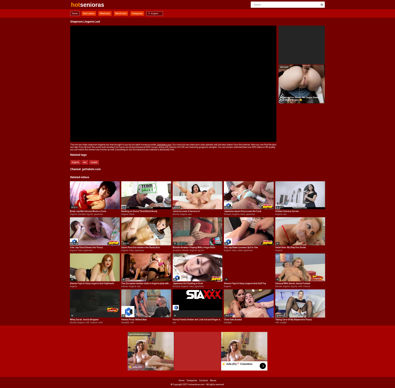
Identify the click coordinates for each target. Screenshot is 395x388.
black (131, 214)
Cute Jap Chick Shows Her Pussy (86, 247)
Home (75, 13)
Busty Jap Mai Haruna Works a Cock (88, 211)
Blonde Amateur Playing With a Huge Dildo (194, 247)
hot (79, 5)
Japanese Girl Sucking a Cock (188, 283)
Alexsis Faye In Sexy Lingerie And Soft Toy (245, 283)
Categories (137, 13)
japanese (98, 214)
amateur (177, 250)
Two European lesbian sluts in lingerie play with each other (146, 283)
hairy (242, 214)
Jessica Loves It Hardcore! (186, 211)
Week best (105, 13)
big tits (90, 214)
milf (300, 286)
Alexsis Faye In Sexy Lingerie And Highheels (92, 283)
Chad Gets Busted (233, 319)
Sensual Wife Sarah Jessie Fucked (292, 283)
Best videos (88, 13)
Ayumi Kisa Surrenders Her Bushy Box (140, 247)
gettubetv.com (91, 169)
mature (306, 286)
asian (240, 250)
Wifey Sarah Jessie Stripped (84, 319)
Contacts (203, 380)
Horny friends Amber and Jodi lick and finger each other (197, 319)
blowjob (227, 214)
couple (94, 162)
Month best (121, 13)
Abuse (213, 380)
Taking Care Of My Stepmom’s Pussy (293, 319)
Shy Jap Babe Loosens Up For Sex (241, 247)
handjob (82, 214)
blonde (176, 214)
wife (100, 322)
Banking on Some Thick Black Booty (139, 211)
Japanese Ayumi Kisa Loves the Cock (242, 211)
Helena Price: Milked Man (134, 319)
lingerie (75, 162)
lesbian (124, 286)
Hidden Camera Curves (287, 211)
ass (85, 162)
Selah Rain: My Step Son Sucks (290, 247)
